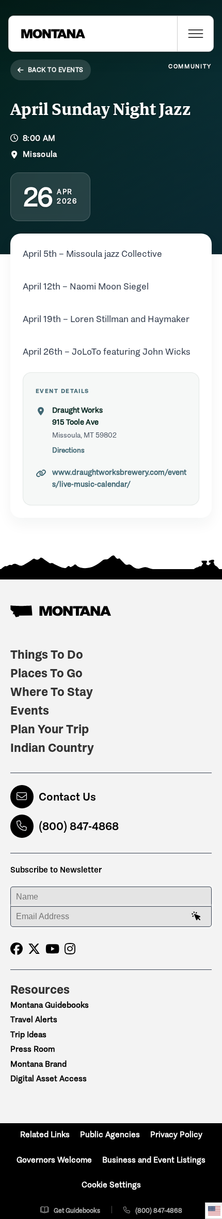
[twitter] (34, 949)
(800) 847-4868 (79, 826)
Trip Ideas (28, 1034)
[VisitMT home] (47, 33)
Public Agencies (110, 1134)
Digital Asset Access (48, 1078)
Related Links (45, 1134)
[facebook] (16, 949)
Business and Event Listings (153, 1160)
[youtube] (52, 949)
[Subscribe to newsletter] (196, 916)
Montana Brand (38, 1064)
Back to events (56, 70)
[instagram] (70, 949)
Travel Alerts (33, 1019)
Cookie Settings (111, 1184)
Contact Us (67, 797)
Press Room (32, 1049)
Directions (68, 450)
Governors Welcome (54, 1160)
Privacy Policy (176, 1134)
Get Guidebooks (77, 1210)
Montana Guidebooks (49, 1005)
